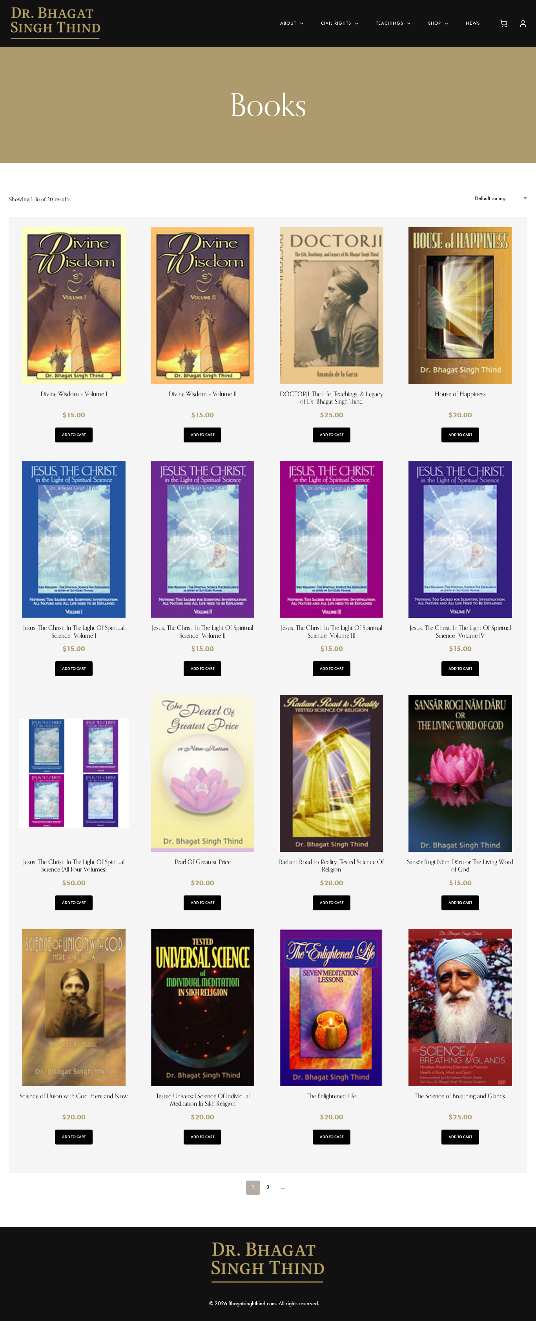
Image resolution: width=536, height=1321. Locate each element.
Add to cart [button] (74, 434)
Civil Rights (336, 23)
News (473, 23)
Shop (434, 23)
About (288, 23)
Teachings (389, 23)
